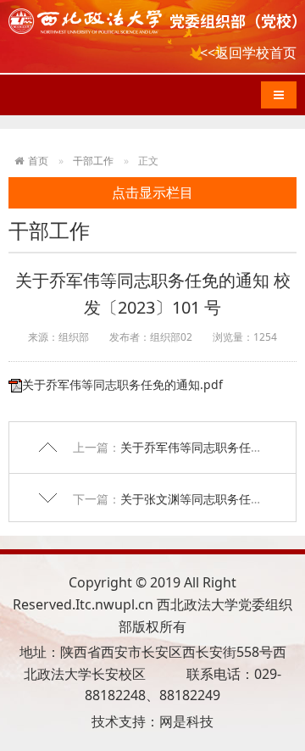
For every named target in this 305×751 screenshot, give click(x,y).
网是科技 (186, 721)
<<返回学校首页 (248, 52)
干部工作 (93, 160)
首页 (38, 160)
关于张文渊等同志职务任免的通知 (209, 499)
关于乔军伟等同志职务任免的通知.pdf (122, 384)
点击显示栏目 (152, 192)
